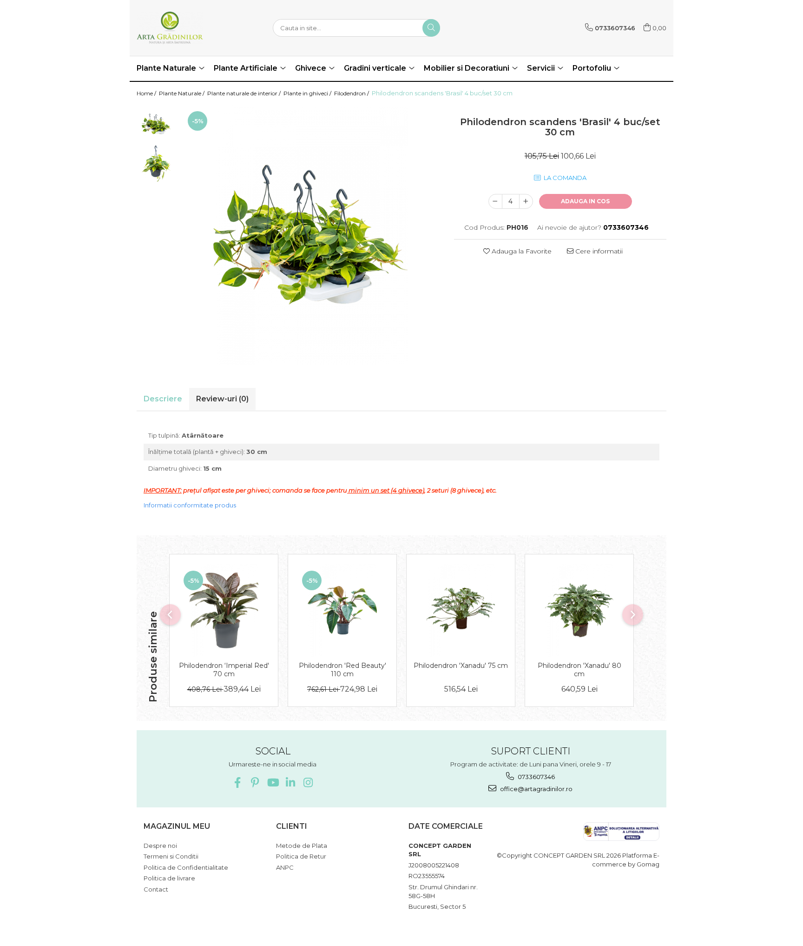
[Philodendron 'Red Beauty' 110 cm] (342, 610)
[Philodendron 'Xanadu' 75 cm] (461, 610)
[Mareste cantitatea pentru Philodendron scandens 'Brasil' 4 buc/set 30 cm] (526, 201)
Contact (156, 889)
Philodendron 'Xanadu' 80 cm (579, 669)
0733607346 (535, 776)
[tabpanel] (310, 234)
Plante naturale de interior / (244, 93)
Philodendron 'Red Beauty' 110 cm (342, 669)
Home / (147, 93)
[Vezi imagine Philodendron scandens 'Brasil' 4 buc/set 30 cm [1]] (156, 163)
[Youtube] (272, 782)
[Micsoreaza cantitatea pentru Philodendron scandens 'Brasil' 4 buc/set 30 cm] (495, 201)
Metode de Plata (301, 845)
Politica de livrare (169, 878)
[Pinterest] (255, 782)
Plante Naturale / (182, 93)
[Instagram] (308, 782)
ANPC (285, 867)
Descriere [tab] (163, 398)
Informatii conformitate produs (190, 505)
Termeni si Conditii (171, 856)
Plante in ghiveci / (308, 93)
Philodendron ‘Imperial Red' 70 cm (224, 669)
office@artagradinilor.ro (536, 789)
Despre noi (160, 845)
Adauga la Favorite (521, 251)
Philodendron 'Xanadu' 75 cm (461, 665)
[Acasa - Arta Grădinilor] (183, 28)
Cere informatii (598, 251)
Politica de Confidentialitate (186, 867)
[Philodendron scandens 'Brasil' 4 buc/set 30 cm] (310, 234)
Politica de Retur (301, 856)
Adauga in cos (585, 201)
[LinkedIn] (290, 782)
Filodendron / (352, 93)
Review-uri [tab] (222, 398)
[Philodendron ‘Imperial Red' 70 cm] (224, 610)
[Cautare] (431, 28)
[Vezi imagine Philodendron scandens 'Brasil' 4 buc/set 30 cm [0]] (156, 124)
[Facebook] (237, 782)
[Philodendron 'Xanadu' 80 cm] (579, 610)
